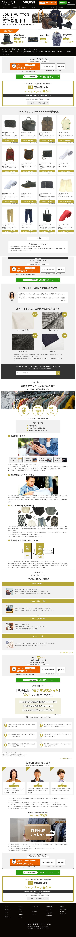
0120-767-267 (30, 2)
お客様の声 (61, 7)
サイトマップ (63, 913)
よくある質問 (49, 913)
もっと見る (38, 238)
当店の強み (52, 7)
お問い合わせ (49, 915)
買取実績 (15, 7)
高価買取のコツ (8, 916)
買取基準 (24, 7)
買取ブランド (5, 7)
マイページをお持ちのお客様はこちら (25, 71)
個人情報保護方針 (64, 909)
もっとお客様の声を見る (65, 758)
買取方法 (33, 7)
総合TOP (7, 906)
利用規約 (62, 911)
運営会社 (70, 7)
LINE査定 (63, 2)
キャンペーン (43, 7)
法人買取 (20, 917)
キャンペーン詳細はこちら (38, 103)
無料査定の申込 (47, 3)
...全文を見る (63, 300)
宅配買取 (20, 909)
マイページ (71, 2)
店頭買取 (20, 911)
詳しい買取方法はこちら (65, 652)
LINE (62, 66)
